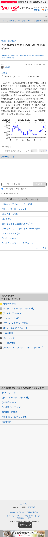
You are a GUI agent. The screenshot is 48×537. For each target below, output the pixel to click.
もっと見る (41, 248)
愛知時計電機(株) (10, 412)
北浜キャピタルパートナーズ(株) (17, 204)
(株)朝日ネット (9, 402)
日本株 (11, 21)
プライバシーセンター (33, 516)
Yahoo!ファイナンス (17, 512)
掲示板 (38, 21)
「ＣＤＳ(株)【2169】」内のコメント (17, 189)
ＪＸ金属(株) (9, 343)
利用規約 (20, 518)
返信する (8, 147)
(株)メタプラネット (12, 313)
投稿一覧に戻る (8, 41)
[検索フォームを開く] (45, 16)
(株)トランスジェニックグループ (17, 243)
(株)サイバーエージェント (14, 209)
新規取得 (31, 507)
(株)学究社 (7, 422)
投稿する (23, 525)
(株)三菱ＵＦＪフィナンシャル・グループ (23, 347)
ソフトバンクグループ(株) (15, 323)
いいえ (43, 151)
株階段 (7, 67)
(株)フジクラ (9, 338)
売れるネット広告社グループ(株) (17, 224)
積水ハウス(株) (9, 393)
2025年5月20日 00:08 (33, 64)
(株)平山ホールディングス (14, 417)
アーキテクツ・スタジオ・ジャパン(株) (21, 228)
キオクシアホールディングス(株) (18, 308)
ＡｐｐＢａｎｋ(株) (11, 233)
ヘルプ (28, 518)
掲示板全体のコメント (12, 193)
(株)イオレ (7, 219)
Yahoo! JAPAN (32, 512)
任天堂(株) (8, 333)
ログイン (37, 10)
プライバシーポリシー (15, 516)
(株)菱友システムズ (11, 407)
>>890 (4, 73)
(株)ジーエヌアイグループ (15, 328)
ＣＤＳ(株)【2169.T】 (25, 21)
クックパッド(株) (11, 318)
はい (34, 151)
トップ (3, 21)
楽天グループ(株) (10, 214)
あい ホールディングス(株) (15, 397)
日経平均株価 (9, 303)
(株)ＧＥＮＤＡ (9, 238)
